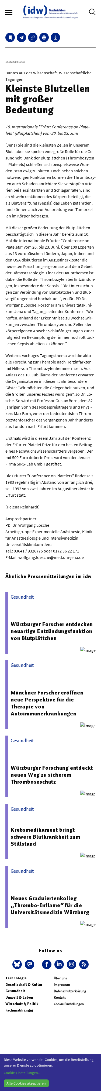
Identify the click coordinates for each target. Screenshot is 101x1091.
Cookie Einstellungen (69, 1004)
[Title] (32, 37)
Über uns (60, 978)
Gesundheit (15, 991)
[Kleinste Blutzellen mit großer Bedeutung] (21, 37)
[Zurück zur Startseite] (50, 12)
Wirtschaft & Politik (21, 1003)
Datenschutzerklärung (70, 991)
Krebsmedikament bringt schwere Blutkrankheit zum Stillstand (45, 837)
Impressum (62, 984)
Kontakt (59, 997)
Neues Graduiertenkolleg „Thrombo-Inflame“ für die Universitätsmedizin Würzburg (50, 905)
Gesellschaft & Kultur (23, 984)
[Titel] (10, 37)
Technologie (16, 978)
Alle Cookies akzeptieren (26, 1083)
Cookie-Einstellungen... (22, 1072)
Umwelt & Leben (19, 997)
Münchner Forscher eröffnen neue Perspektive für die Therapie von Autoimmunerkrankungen (47, 703)
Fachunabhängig (19, 1010)
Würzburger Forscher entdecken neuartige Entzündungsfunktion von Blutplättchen (52, 631)
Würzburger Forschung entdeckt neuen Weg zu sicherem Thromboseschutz (52, 775)
